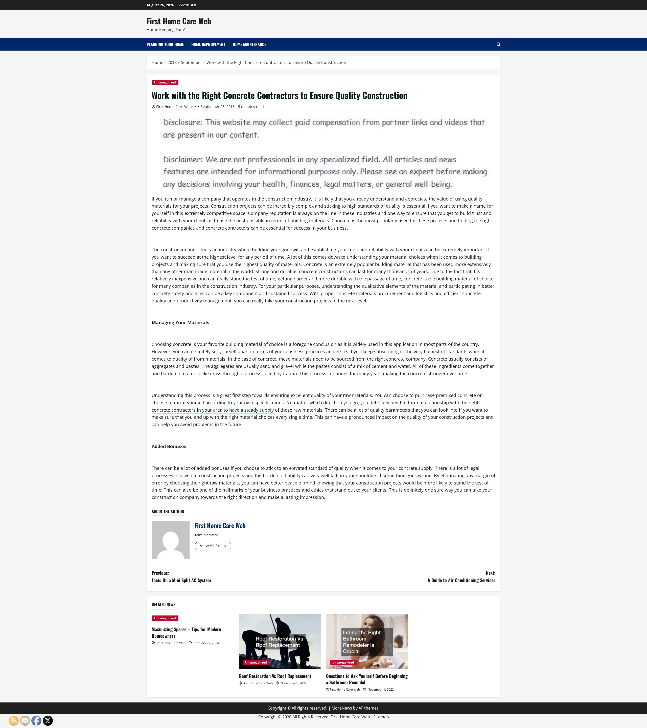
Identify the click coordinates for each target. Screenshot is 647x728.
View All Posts (213, 545)
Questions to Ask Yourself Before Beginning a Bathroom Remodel (367, 679)
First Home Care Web (179, 21)
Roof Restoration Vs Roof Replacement (275, 676)
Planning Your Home (165, 44)
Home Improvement (208, 44)
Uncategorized (165, 82)
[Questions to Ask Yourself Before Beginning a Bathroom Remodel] (367, 641)
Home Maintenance (249, 44)
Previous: (181, 576)
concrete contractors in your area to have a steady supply (213, 410)
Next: (461, 576)
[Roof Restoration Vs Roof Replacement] (280, 641)
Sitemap (381, 717)
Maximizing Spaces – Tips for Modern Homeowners (186, 632)
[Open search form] (498, 44)
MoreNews (342, 708)
